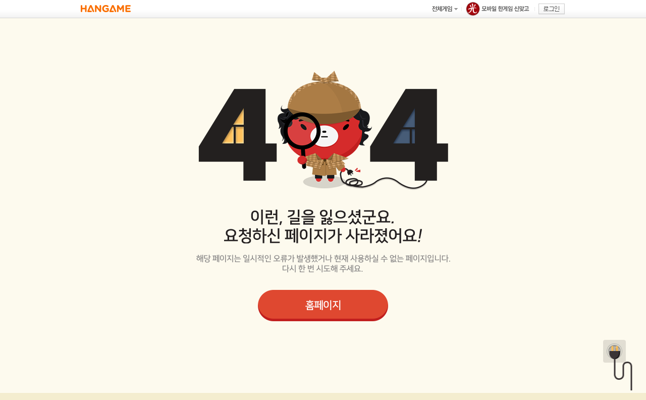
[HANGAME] (106, 9)
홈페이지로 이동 (323, 305)
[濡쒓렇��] (552, 9)
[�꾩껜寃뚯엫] (444, 9)
